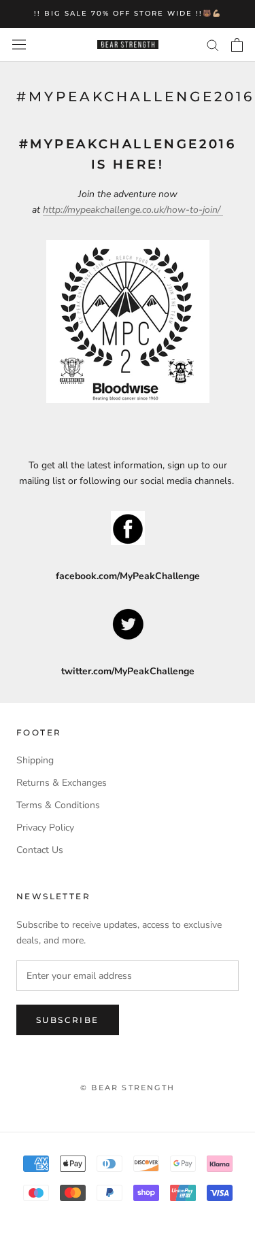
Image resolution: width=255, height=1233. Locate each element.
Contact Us (39, 850)
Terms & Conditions (58, 805)
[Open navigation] (19, 44)
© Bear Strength (127, 1087)
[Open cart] (237, 45)
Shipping (35, 760)
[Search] (213, 44)
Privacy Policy (45, 827)
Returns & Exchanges (61, 782)
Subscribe (67, 1020)
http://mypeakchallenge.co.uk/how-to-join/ (133, 209)
